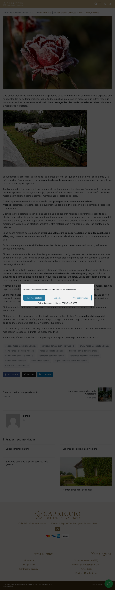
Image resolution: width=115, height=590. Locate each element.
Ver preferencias (80, 297)
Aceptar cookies (34, 297)
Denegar (57, 297)
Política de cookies (45, 303)
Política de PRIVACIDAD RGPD (65, 303)
